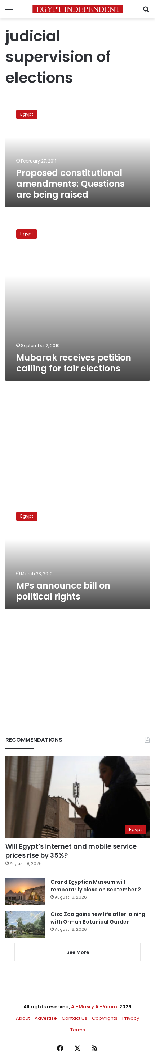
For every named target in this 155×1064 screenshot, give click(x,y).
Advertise (46, 1018)
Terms (77, 1029)
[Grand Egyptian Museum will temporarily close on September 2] (25, 891)
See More (77, 952)
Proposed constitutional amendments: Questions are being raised (70, 184)
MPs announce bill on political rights (63, 591)
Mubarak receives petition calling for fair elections (73, 363)
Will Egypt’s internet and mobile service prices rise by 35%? (71, 851)
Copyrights (105, 1018)
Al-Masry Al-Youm (94, 1006)
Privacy (130, 1018)
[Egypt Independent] (77, 9)
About (23, 1018)
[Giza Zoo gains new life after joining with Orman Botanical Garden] (25, 924)
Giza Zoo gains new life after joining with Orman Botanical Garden (97, 918)
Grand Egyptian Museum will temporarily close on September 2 (95, 885)
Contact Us (74, 1018)
